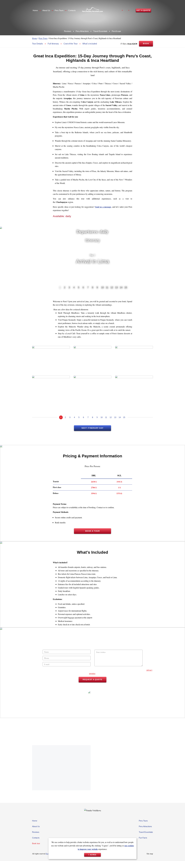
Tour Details (37, 44)
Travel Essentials (100, 31)
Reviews (67, 31)
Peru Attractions (82, 31)
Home (35, 10)
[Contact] (178, 854)
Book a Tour (92, 531)
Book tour (36, 843)
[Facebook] (119, 10)
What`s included (89, 44)
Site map (150, 853)
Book (146, 43)
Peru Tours (59, 10)
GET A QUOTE (143, 10)
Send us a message (103, 206)
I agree (92, 855)
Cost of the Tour (71, 44)
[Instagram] (125, 10)
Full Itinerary (53, 44)
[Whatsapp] (132, 10)
